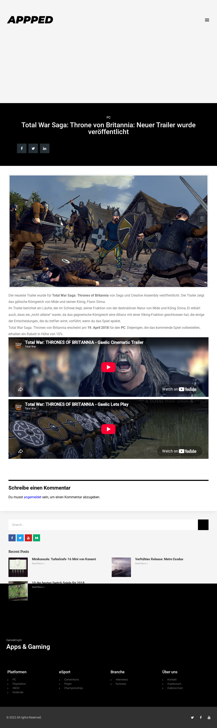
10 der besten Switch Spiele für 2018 (58, 583)
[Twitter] (192, 717)
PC (109, 117)
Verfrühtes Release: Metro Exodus (159, 559)
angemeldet (32, 497)
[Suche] (203, 524)
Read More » (38, 563)
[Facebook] (200, 717)
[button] (207, 19)
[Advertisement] (108, 69)
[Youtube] (209, 717)
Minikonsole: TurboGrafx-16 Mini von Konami (64, 559)
